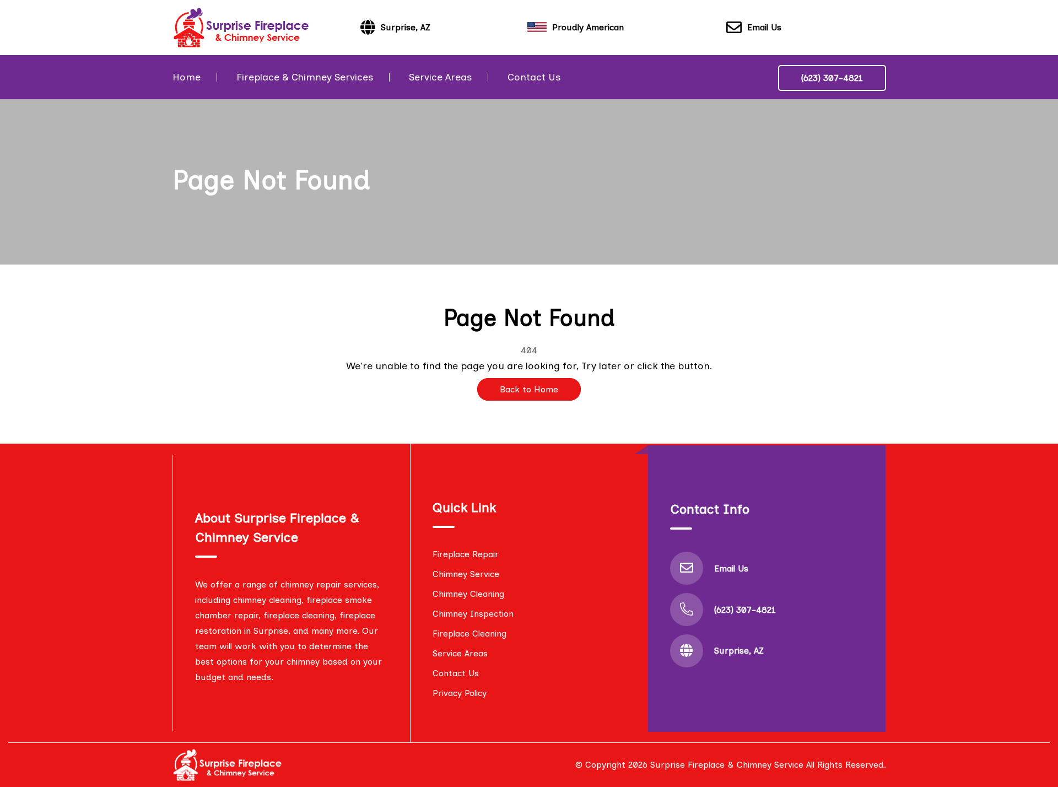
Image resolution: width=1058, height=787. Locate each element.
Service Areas (440, 77)
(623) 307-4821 (832, 78)
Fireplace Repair (466, 554)
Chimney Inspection (473, 613)
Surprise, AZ (739, 650)
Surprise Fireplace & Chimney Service (726, 764)
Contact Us (534, 77)
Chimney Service (466, 574)
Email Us (764, 27)
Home (186, 77)
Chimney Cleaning (468, 594)
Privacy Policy (460, 693)
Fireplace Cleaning (469, 633)
